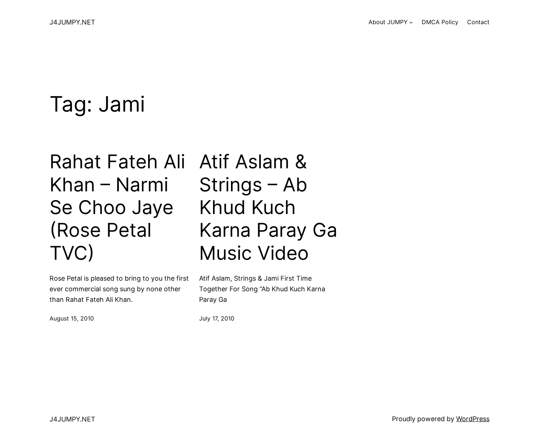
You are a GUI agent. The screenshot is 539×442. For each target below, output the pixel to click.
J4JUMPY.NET (72, 22)
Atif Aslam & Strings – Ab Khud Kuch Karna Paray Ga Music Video (268, 207)
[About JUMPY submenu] (411, 22)
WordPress (472, 419)
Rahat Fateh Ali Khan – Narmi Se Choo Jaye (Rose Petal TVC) (117, 207)
